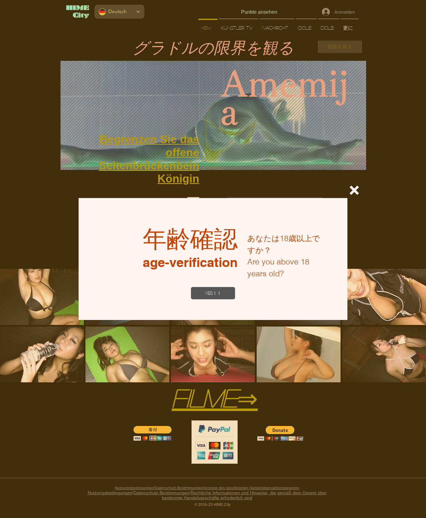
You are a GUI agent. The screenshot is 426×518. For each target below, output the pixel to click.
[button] (354, 190)
